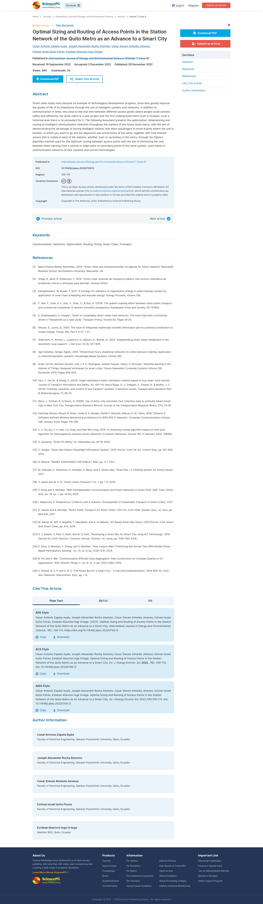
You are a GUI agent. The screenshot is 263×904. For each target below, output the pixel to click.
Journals (47, 16)
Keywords (188, 69)
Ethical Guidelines (168, 876)
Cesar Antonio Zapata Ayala (50, 46)
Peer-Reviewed (64, 25)
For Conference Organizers (139, 876)
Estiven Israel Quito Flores (49, 51)
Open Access (166, 871)
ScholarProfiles (109, 886)
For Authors (132, 861)
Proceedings (108, 871)
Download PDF (49, 79)
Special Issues (109, 866)
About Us (39, 855)
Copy (43, 636)
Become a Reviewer (208, 876)
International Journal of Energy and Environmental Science (84, 16)
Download (63, 636)
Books (105, 876)
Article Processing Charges (172, 881)
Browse (71, 5)
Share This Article (87, 79)
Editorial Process (167, 861)
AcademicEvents (110, 881)
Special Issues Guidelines (138, 886)
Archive (121, 16)
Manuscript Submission (209, 861)
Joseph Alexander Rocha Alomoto (89, 46)
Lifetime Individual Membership (175, 886)
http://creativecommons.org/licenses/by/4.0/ (109, 191)
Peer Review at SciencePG (172, 866)
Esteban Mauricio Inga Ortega (84, 51)
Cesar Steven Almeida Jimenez (131, 46)
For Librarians (133, 881)
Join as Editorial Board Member (213, 871)
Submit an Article (216, 5)
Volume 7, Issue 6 (137, 16)
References (189, 76)
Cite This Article (192, 83)
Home (35, 16)
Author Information (193, 90)
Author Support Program (210, 881)
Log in (180, 5)
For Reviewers (133, 866)
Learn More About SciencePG (50, 872)
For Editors (131, 871)
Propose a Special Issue (210, 866)
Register (193, 5)
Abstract (187, 61)
